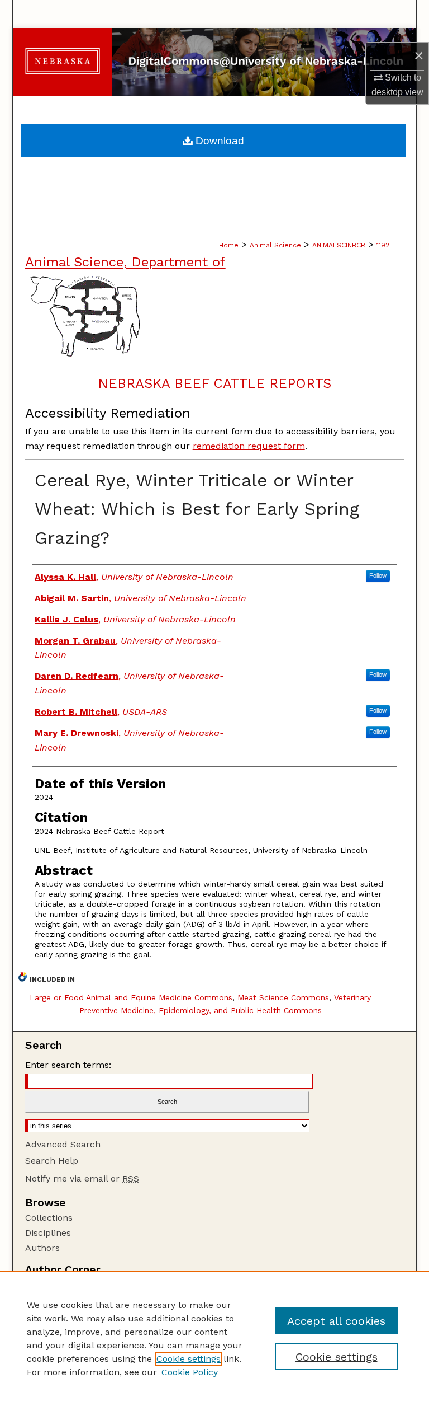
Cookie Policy (189, 1372)
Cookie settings (188, 1358)
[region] (214, 1338)
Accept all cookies (336, 1321)
